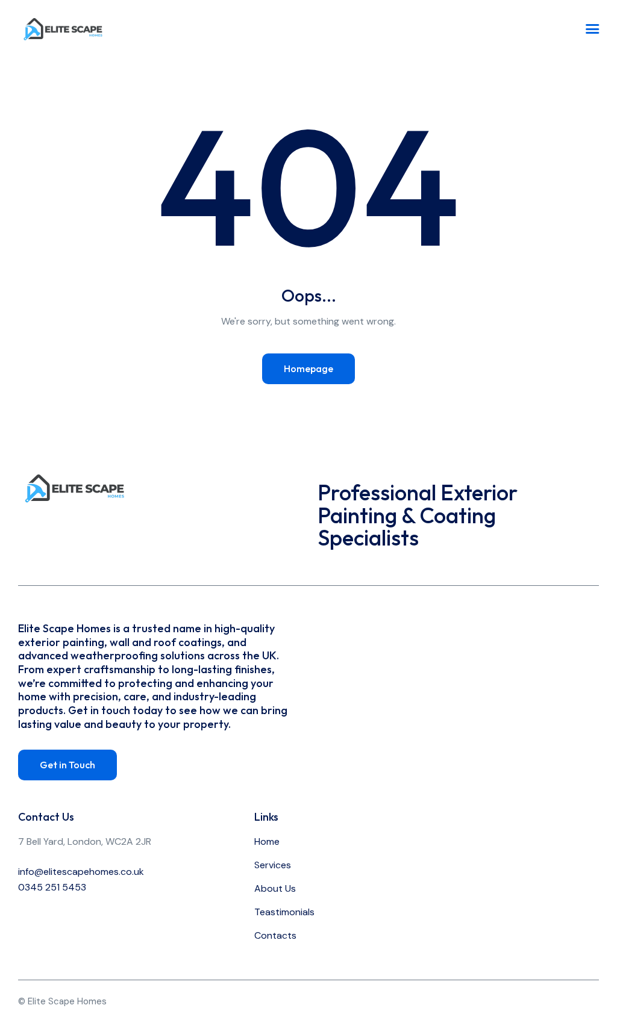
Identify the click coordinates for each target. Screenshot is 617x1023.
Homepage (308, 368)
